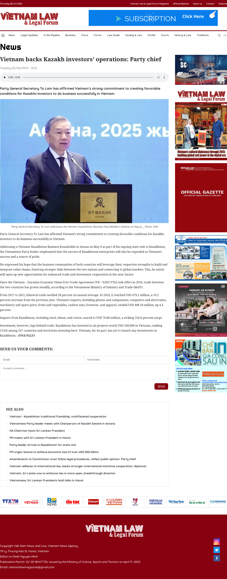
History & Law (183, 35)
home (3, 35)
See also (15, 409)
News (12, 35)
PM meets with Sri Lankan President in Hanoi (40, 437)
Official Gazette (181, 3)
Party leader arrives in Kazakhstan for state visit (43, 445)
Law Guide (113, 35)
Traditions (203, 35)
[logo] (114, 531)
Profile (151, 35)
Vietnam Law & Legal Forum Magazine (149, 3)
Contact (210, 3)
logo (29, 19)
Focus (84, 35)
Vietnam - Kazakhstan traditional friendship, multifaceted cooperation (58, 416)
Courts (165, 35)
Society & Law (133, 35)
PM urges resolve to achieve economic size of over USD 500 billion (54, 452)
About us (197, 3)
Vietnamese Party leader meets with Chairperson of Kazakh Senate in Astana (62, 423)
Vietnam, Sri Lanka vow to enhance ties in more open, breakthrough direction (62, 473)
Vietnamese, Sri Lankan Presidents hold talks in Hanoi (46, 480)
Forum (98, 35)
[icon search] (219, 35)
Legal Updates (29, 35)
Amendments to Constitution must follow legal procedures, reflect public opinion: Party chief (73, 459)
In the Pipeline (52, 35)
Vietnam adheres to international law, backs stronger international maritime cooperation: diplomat (78, 466)
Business (70, 35)
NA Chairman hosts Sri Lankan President (37, 430)
